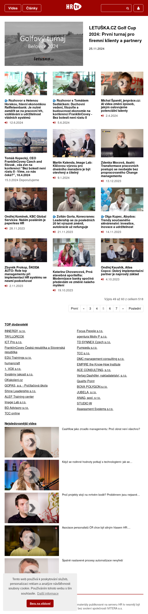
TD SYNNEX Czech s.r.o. (94, 342)
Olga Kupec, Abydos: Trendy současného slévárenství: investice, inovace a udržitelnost (118, 221)
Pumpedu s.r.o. (87, 347)
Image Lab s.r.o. (15, 402)
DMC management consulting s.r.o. (100, 358)
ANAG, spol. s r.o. (89, 397)
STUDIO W (84, 403)
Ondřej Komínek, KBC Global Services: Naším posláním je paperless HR (25, 219)
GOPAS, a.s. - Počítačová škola (26, 385)
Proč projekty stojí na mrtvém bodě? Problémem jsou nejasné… (101, 494)
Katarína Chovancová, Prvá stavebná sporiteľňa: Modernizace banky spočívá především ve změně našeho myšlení (74, 278)
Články (32, 8)
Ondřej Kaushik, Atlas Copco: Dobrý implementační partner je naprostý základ (122, 270)
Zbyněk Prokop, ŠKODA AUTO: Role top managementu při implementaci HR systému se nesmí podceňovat (26, 274)
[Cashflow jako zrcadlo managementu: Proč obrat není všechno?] (32, 442)
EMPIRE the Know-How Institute (98, 364)
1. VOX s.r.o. (13, 368)
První (74, 308)
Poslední (135, 308)
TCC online (12, 413)
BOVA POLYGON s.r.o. (92, 386)
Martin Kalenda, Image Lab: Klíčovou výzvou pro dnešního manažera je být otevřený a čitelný (72, 167)
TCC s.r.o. (83, 353)
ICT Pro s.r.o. (13, 342)
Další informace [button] (48, 593)
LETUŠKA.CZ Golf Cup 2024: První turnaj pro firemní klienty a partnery (115, 34)
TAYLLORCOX (14, 336)
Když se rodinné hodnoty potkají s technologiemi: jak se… (97, 462)
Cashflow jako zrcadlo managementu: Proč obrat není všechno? (101, 429)
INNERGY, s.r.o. (15, 331)
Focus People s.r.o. (90, 331)
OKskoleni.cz (14, 380)
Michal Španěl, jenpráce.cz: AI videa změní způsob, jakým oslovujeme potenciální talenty (121, 105)
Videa (13, 8)
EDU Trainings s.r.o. (18, 357)
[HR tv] (74, 6)
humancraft (12, 363)
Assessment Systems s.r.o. (95, 409)
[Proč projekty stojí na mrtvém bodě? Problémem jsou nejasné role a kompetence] (32, 508)
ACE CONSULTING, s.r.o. (94, 370)
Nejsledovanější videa (20, 423)
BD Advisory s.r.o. (17, 407)
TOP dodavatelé (16, 324)
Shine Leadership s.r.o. (20, 391)
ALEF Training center (19, 396)
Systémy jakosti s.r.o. (19, 374)
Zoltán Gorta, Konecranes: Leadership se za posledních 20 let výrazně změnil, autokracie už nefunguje (74, 221)
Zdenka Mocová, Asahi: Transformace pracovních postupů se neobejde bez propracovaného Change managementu (120, 169)
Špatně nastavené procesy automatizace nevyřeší (92, 560)
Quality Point (85, 381)
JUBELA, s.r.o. (87, 392)
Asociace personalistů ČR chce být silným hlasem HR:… (96, 527)
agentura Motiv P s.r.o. (92, 336)
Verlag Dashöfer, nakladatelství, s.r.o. (102, 375)
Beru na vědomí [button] (40, 603)
